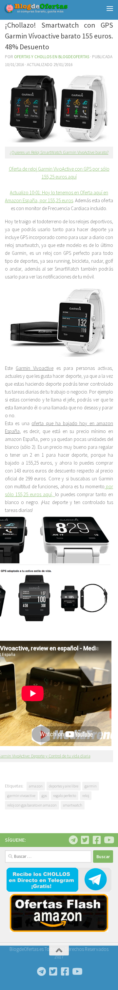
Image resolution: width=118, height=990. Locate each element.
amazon (36, 786)
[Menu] (110, 8)
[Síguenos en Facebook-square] (96, 840)
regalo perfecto (64, 795)
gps (44, 795)
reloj (85, 795)
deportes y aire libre (63, 786)
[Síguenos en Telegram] (73, 840)
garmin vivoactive (21, 795)
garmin (91, 786)
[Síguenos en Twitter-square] (84, 840)
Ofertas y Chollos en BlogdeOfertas (51, 57)
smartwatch (72, 805)
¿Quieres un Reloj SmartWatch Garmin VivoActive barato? (59, 152)
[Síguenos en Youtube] (108, 840)
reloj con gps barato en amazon (32, 805)
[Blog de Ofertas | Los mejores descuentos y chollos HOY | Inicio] (46, 8)
